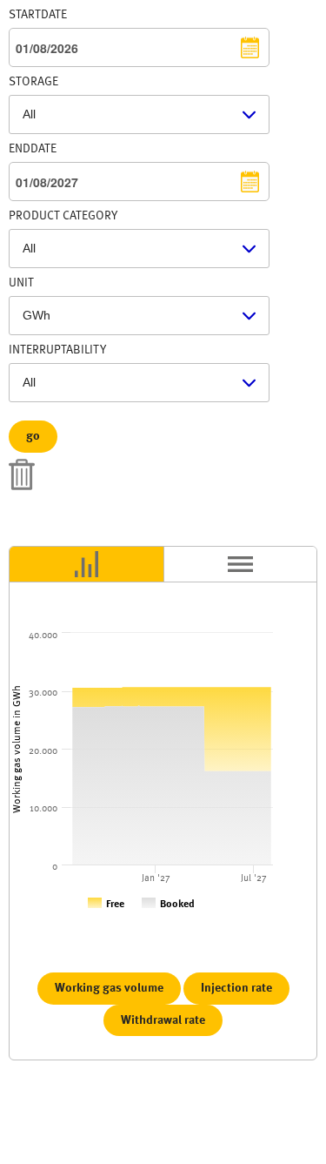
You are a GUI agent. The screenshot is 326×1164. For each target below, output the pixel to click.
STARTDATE (38, 15)
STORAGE (33, 82)
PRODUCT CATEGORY (63, 216)
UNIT (21, 283)
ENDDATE (33, 149)
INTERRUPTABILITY (57, 350)
